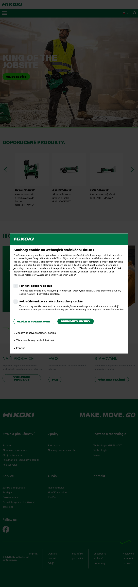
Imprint (20, 348)
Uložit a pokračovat (34, 321)
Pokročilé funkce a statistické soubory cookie (51, 301)
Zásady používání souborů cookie (36, 333)
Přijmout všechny (75, 321)
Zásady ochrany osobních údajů (35, 340)
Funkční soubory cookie (35, 286)
